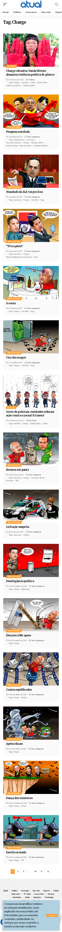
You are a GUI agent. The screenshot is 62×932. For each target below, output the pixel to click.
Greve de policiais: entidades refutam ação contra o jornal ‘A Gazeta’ (30, 413)
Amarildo (16, 423)
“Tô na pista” (14, 246)
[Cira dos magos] (31, 336)
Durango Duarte (37, 143)
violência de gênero (13, 85)
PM (22, 860)
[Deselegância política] (31, 560)
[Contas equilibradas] (31, 669)
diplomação (25, 589)
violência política (29, 85)
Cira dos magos (16, 357)
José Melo (34, 200)
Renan (23, 806)
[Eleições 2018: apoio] (31, 614)
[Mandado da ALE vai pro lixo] (31, 171)
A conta (11, 303)
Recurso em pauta (17, 469)
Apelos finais (14, 744)
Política (11, 66)
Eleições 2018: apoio (18, 635)
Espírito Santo (35, 423)
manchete (25, 82)
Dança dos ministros (19, 798)
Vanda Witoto (42, 82)
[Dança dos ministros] (31, 777)
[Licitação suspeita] (31, 506)
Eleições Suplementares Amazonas (19, 257)
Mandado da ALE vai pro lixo (24, 192)
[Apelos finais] (31, 723)
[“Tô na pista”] (31, 225)
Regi (42, 200)
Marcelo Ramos (25, 146)
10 (35, 871)
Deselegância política (20, 581)
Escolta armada (16, 852)
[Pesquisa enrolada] (31, 111)
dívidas (24, 697)
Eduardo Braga (12, 146)
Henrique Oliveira (38, 478)
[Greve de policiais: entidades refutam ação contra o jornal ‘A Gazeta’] (31, 391)
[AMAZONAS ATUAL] (31, 4)
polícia (45, 423)
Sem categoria (14, 127)
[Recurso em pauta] (31, 449)
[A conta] (31, 282)
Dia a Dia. (11, 407)
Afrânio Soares (18, 140)
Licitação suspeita (17, 527)
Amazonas (30, 140)
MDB (33, 82)
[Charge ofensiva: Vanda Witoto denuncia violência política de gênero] (31, 50)
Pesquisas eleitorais (41, 146)
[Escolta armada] (31, 831)
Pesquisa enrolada (18, 131)
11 (41, 871)
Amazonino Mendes (13, 143)
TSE (17, 480)
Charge (16, 82)
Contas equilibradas (19, 689)
